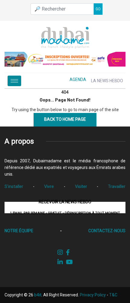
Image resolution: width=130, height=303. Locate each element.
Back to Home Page (65, 119)
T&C (113, 294)
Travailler (116, 186)
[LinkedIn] (60, 262)
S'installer (14, 186)
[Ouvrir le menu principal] (14, 81)
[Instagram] (60, 252)
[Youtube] (69, 262)
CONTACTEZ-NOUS (106, 230)
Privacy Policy (93, 294)
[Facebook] (68, 252)
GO (98, 9)
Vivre (49, 186)
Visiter (81, 186)
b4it (37, 294)
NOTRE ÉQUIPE (19, 230)
